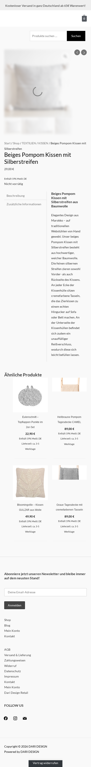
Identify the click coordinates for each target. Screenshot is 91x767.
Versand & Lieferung (17, 655)
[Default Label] (24, 718)
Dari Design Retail (16, 692)
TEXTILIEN (29, 143)
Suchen (76, 36)
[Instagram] (15, 718)
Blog (7, 625)
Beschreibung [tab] (16, 195)
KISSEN (43, 143)
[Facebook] (5, 718)
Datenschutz (12, 671)
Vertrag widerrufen (45, 763)
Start (7, 143)
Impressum (11, 676)
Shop (16, 143)
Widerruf (10, 666)
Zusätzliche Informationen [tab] (24, 204)
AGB (7, 649)
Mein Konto (12, 630)
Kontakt (9, 636)
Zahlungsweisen (14, 660)
